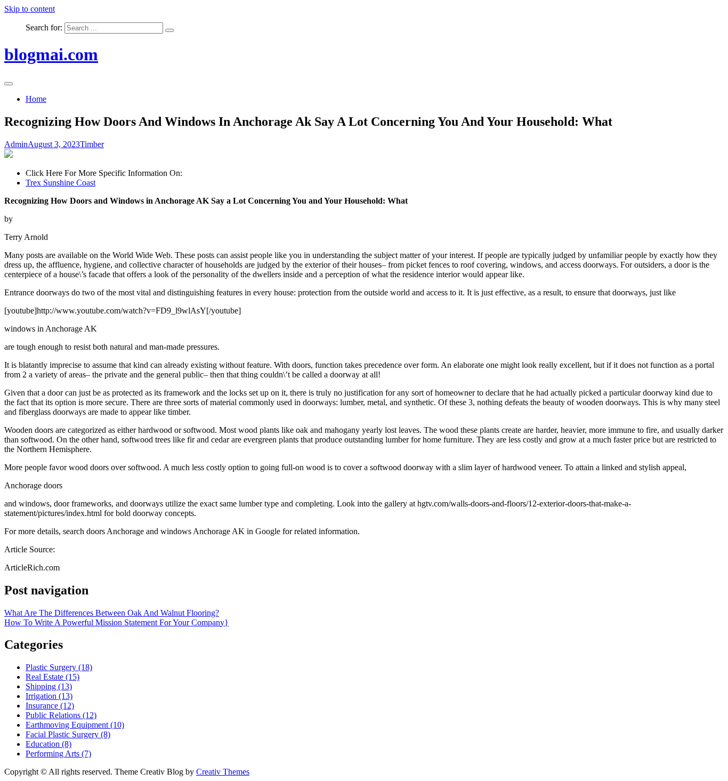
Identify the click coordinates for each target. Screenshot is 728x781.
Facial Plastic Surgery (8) (68, 734)
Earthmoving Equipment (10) (75, 724)
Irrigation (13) (49, 696)
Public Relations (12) (61, 715)
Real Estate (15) (52, 676)
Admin (16, 144)
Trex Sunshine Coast (60, 182)
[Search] (169, 30)
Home (36, 98)
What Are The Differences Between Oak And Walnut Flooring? (111, 612)
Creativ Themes (222, 771)
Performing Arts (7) (58, 753)
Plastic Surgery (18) (59, 667)
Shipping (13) (49, 686)
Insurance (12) (50, 705)
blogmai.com (51, 54)
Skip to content (29, 8)
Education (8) (48, 743)
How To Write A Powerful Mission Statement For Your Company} (116, 622)
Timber (92, 144)
